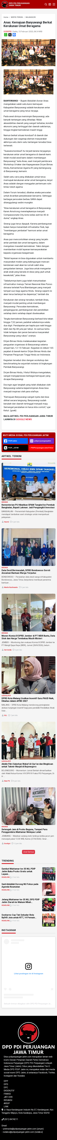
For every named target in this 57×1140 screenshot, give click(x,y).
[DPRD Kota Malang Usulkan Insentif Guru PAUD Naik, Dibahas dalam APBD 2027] (28, 675)
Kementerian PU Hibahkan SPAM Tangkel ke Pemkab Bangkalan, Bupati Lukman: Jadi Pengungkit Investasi (28, 506)
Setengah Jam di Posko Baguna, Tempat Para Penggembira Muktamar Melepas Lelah (24, 830)
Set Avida (7, 650)
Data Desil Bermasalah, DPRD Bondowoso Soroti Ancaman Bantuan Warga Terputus (26, 571)
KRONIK (5, 502)
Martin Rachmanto (11, 587)
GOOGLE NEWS (24, 419)
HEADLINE (6, 877)
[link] (28, 52)
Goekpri (7, 31)
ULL (5, 715)
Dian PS (7, 781)
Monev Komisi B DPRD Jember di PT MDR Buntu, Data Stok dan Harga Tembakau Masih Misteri (28, 637)
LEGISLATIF (6, 696)
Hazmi (6, 522)
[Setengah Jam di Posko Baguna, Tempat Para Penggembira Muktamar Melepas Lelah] (28, 806)
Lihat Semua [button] (28, 852)
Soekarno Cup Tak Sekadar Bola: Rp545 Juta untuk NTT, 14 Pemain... (19, 916)
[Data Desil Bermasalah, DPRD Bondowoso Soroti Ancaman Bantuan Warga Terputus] (28, 547)
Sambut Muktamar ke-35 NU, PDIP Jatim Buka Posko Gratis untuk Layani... (19, 871)
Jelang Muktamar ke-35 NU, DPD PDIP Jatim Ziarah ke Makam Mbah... (21, 900)
